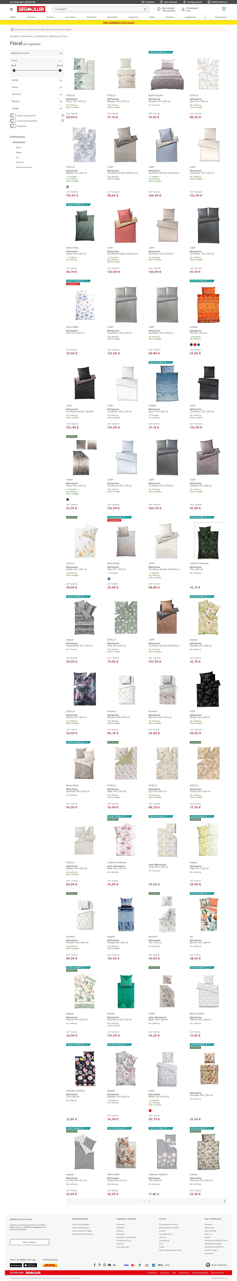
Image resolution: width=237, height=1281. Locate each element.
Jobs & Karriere (211, 1231)
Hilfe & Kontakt (170, 2)
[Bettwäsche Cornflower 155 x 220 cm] (126, 301)
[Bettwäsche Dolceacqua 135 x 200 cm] (126, 988)
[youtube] (109, 1265)
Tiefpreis (119, 1231)
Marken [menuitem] (170, 17)
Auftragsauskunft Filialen (82, 1231)
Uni (17, 157)
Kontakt (162, 1231)
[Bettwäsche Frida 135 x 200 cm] (126, 615)
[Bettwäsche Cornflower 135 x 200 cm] (208, 144)
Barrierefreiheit (217, 1273)
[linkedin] (114, 1265)
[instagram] (104, 1265)
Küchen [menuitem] (32, 17)
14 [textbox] (12, 65)
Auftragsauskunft (194, 2)
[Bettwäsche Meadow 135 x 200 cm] (126, 71)
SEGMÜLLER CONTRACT (214, 1247)
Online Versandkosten (80, 1224)
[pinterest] (99, 1265)
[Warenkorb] (224, 9)
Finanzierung (164, 1240)
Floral (18, 152)
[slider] (14, 70)
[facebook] (94, 1265)
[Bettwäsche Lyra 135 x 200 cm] (167, 761)
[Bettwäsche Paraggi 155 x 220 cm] (126, 912)
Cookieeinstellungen (200, 1273)
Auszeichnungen (211, 1250)
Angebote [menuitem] (190, 17)
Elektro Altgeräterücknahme (170, 1250)
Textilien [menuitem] (92, 17)
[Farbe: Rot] (194, 344)
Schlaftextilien (17, 136)
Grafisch (19, 162)
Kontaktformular (165, 1234)
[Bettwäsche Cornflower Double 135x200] (84, 381)
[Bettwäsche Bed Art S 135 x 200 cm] (126, 688)
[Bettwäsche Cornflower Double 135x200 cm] (126, 144)
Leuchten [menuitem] (70, 17)
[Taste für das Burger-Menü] (11, 9)
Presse (161, 1247)
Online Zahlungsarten (80, 1228)
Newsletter (120, 1234)
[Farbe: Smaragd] (191, 344)
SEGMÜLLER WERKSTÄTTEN (216, 1240)
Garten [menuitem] (50, 17)
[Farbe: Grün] (67, 499)
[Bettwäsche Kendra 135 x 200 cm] (84, 688)
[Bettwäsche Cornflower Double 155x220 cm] (167, 615)
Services (162, 1237)
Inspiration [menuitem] (221, 17)
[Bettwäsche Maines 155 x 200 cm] (167, 1065)
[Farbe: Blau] (108, 578)
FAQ (160, 1244)
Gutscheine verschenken (126, 1237)
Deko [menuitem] (152, 17)
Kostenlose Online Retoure (82, 1234)
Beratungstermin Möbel (168, 1224)
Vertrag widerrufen (218, 1278)
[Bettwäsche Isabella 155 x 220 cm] (84, 144)
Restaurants (209, 1228)
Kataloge (119, 1244)
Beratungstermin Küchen (169, 1228)
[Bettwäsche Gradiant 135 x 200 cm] (208, 455)
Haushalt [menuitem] (112, 17)
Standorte (208, 1224)
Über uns (208, 1234)
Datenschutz (184, 1273)
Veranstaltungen (122, 1247)
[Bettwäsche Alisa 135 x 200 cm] (208, 71)
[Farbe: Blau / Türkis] (198, 344)
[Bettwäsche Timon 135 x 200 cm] (84, 71)
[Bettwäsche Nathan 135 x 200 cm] (84, 837)
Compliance (209, 1253)
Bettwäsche (19, 142)
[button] (62, 115)
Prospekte (150, 2)
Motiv (18, 147)
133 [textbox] (59, 65)
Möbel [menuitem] (13, 17)
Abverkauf (120, 1224)
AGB (174, 1273)
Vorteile (208, 1237)
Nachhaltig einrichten (213, 1244)
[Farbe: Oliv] (67, 186)
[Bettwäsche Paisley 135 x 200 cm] (208, 688)
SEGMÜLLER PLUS (219, 2)
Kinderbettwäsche (24, 167)
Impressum (164, 1273)
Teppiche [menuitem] (133, 17)
